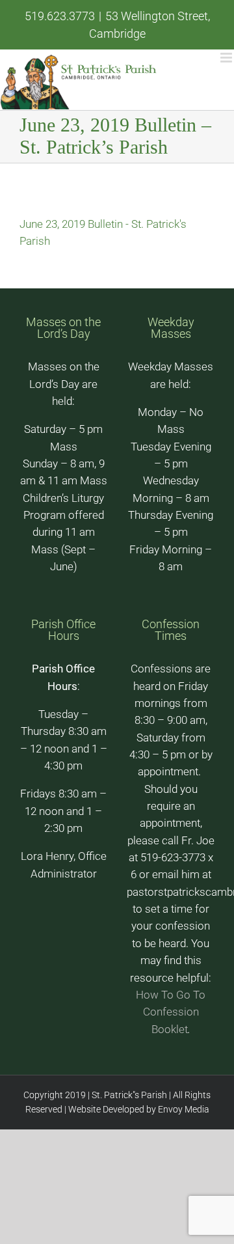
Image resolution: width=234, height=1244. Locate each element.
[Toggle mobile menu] (227, 57)
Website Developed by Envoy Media (137, 1109)
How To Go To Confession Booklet (170, 1012)
